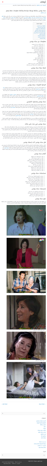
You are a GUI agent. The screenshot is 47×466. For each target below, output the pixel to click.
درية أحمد (31, 114)
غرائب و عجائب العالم (42, 432)
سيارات (44, 428)
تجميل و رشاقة (43, 425)
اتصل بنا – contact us (42, 445)
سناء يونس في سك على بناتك (40, 31)
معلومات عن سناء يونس (41, 26)
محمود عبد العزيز (13, 94)
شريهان (29, 17)
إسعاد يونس (13, 17)
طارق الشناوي (18, 115)
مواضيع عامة (43, 436)
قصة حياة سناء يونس (41, 27)
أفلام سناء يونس (42, 34)
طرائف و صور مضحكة (42, 430)
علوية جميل (13, 107)
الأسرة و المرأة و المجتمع (41, 421)
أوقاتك (43, 2)
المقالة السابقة (42, 404)
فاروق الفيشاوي (40, 96)
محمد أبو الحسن (39, 17)
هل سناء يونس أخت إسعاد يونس (39, 33)
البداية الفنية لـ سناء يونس (40, 28)
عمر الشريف (38, 89)
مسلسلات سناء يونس (41, 35)
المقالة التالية (4, 404)
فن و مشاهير (43, 13)
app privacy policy (42, 447)
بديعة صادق (6, 148)
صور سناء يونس (42, 38)
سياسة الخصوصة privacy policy (40, 444)
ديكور (45, 426)
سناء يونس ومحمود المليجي (40, 30)
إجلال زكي (26, 17)
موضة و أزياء (43, 438)
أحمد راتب (33, 17)
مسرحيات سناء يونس (41, 37)
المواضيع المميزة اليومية (41, 423)
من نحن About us (42, 442)
